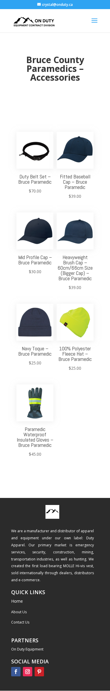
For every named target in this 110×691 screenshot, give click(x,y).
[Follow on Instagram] (27, 671)
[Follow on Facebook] (16, 671)
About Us (19, 611)
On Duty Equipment (27, 649)
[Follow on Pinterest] (39, 671)
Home (17, 601)
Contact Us (20, 622)
